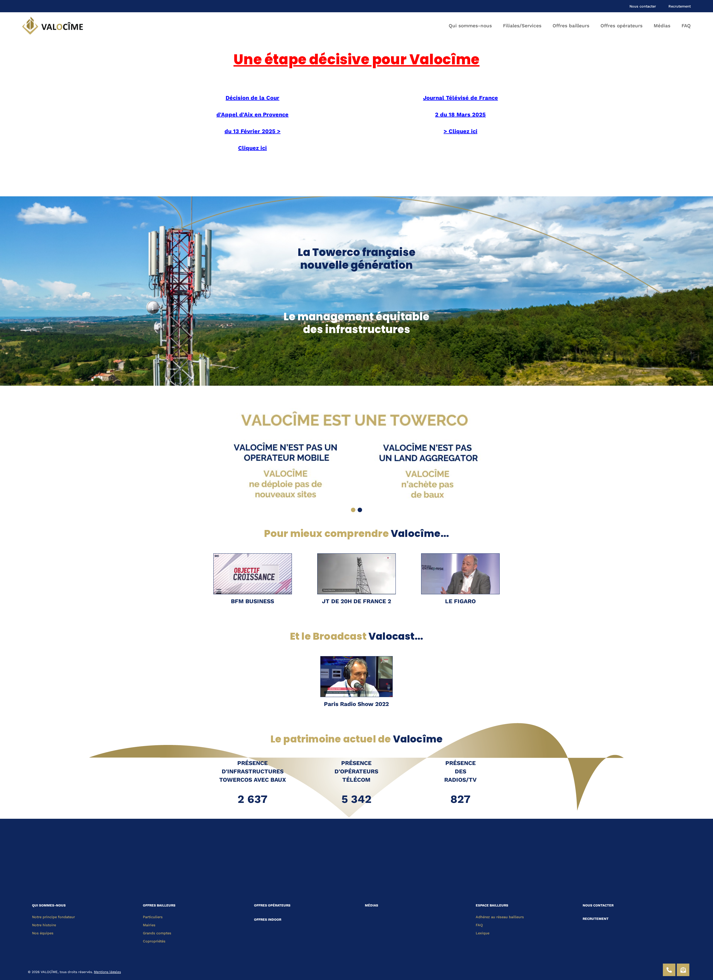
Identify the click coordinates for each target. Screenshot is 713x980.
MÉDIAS (371, 905)
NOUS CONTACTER (598, 905)
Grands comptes (157, 933)
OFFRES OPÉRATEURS (272, 905)
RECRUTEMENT (596, 919)
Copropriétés (154, 941)
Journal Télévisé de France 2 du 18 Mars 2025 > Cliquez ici (460, 114)
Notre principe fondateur (53, 917)
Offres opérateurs (621, 25)
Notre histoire (44, 925)
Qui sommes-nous (470, 25)
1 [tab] (353, 510)
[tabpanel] (356, 455)
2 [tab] (360, 510)
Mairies (149, 925)
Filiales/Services (522, 25)
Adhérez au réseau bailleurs (500, 917)
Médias (662, 25)
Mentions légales (107, 972)
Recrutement (679, 6)
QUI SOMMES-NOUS (49, 905)
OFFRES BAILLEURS (159, 905)
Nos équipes (42, 933)
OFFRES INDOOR (267, 920)
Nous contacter (642, 6)
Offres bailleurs (571, 25)
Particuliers (153, 917)
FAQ (686, 25)
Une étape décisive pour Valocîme (356, 59)
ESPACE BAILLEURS (492, 905)
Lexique (482, 933)
